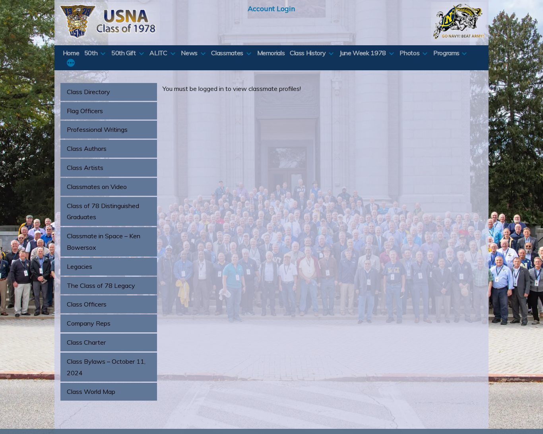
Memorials (271, 53)
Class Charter (86, 342)
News (189, 53)
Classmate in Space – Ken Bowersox (103, 241)
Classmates (227, 53)
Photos (409, 53)
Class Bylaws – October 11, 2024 (106, 367)
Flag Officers (85, 111)
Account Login (271, 8)
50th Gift (123, 53)
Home (71, 53)
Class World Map (91, 391)
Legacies (79, 266)
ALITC (158, 53)
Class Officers (87, 304)
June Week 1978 (362, 53)
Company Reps (89, 323)
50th (91, 53)
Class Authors (87, 148)
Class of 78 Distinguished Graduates (103, 211)
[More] (71, 63)
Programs (446, 53)
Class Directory (88, 92)
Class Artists (85, 168)
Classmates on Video (97, 187)
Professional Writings (97, 129)
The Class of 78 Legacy (101, 285)
